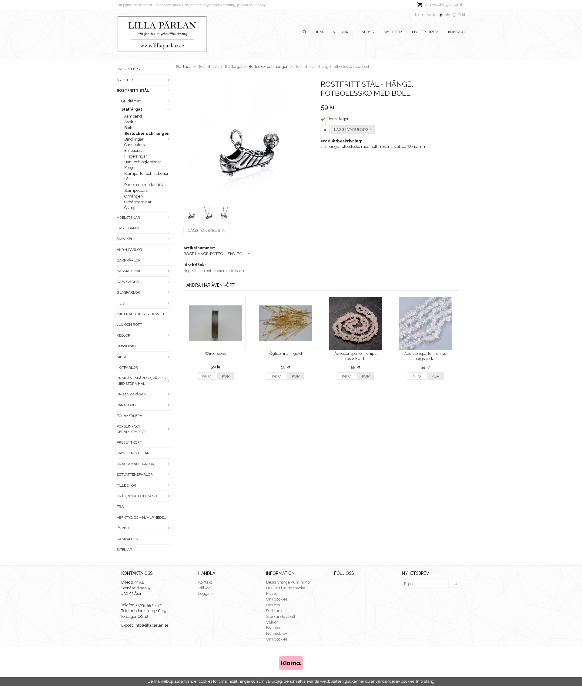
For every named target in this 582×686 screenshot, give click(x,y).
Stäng (429, 681)
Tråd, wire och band (137, 496)
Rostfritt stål (133, 90)
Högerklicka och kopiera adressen (213, 270)
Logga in (206, 593)
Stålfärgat (131, 109)
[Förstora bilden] (245, 140)
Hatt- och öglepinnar (142, 162)
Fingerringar (135, 156)
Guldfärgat (131, 101)
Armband (133, 116)
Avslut (130, 122)
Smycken (125, 239)
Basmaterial (129, 271)
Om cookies (276, 599)
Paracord (126, 405)
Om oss (366, 32)
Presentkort (129, 442)
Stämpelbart (135, 190)
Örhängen (133, 196)
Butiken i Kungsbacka (285, 588)
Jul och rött (129, 324)
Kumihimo (126, 346)
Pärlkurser (275, 610)
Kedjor (130, 167)
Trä (120, 507)
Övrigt (129, 207)
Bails (128, 127)
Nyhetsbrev (425, 32)
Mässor (272, 593)
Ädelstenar (128, 217)
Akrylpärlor (129, 250)
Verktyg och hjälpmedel (141, 517)
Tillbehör (126, 485)
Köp (225, 376)
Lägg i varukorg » (353, 129)
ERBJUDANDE (128, 228)
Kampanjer (127, 539)
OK (454, 584)
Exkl (461, 14)
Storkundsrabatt (280, 616)
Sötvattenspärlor (135, 474)
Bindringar (134, 139)
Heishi (122, 303)
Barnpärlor (129, 260)
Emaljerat (133, 150)
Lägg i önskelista (206, 230)
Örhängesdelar (138, 202)
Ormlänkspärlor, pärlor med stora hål (142, 380)
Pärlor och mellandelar (145, 184)
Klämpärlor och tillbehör (146, 173)
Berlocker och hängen (146, 133)
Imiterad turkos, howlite (142, 314)
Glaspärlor (128, 292)
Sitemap (124, 550)
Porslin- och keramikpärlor (132, 429)
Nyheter (393, 32)
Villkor (341, 32)
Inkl (447, 14)
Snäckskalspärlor (135, 464)
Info (206, 376)
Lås (127, 179)
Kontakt (456, 32)
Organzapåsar (131, 394)
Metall (124, 357)
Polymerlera (129, 416)
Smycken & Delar (133, 453)
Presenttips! (129, 69)
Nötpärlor (127, 367)
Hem (318, 32)
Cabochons (128, 282)
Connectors (134, 144)
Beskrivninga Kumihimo (288, 582)
